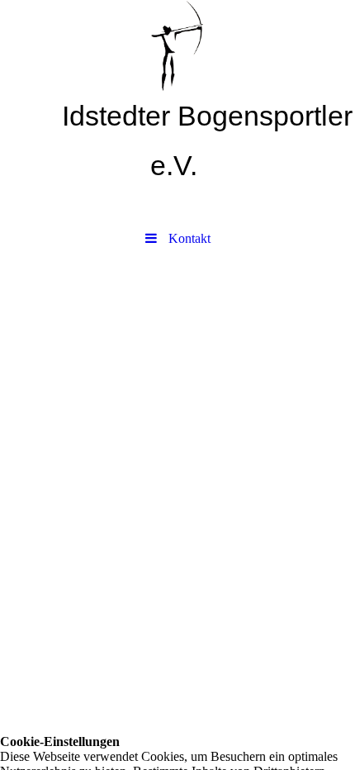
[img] (177, 45)
